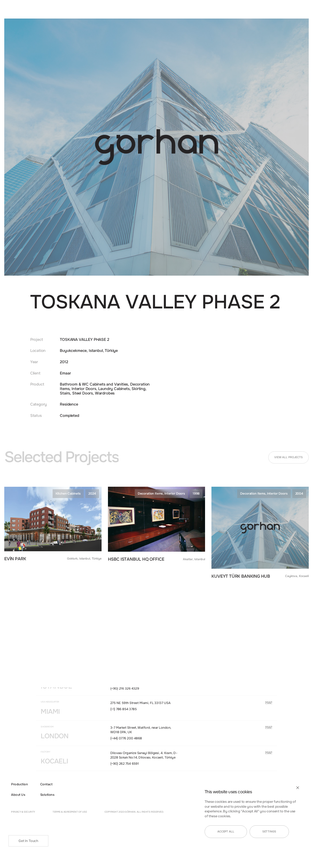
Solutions (47, 795)
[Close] (297, 787)
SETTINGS (269, 831)
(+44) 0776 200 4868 (126, 738)
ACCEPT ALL (225, 831)
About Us (18, 795)
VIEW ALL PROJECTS (288, 457)
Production (19, 784)
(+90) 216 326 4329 (124, 688)
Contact (46, 784)
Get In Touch (28, 841)
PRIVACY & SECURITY (23, 811)
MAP (268, 702)
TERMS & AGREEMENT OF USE (70, 811)
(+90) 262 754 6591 (124, 763)
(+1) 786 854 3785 (123, 709)
